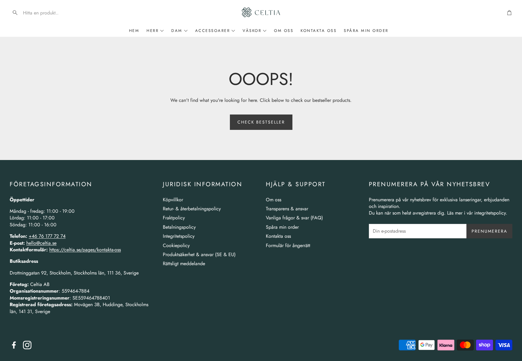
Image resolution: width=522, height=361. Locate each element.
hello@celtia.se (41, 243)
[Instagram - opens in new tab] (27, 345)
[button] (48, 12)
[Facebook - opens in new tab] (14, 345)
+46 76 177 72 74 (47, 236)
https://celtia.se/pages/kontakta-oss (85, 249)
